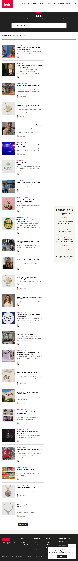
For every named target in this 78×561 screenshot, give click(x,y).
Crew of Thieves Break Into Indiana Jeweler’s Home (26, 412)
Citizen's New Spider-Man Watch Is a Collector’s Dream (27, 432)
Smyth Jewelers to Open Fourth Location (28, 182)
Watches (18, 429)
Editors (18, 63)
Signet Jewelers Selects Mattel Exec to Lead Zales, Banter (29, 297)
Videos (54, 3)
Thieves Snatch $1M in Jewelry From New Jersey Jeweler (28, 145)
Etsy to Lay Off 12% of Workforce (25, 334)
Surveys (18, 83)
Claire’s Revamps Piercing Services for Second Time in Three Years (27, 353)
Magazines (61, 3)
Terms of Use (34, 556)
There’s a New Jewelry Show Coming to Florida (28, 163)
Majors (18, 122)
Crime (17, 45)
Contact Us (48, 544)
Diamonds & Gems (33, 3)
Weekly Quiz (36, 544)
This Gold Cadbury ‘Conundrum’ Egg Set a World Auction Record (28, 220)
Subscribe (69, 3)
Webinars (36, 542)
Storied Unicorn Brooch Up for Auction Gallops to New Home (27, 106)
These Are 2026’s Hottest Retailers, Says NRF (28, 86)
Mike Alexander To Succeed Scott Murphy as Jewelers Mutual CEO (64, 231)
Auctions (18, 103)
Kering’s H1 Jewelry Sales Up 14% (26, 487)
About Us (48, 542)
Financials (18, 197)
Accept (62, 556)
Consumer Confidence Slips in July (26, 469)
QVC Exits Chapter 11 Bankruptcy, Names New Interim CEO (28, 315)
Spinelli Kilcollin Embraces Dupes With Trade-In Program (64, 240)
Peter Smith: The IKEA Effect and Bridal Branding (64, 257)
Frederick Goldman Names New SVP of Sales (27, 260)
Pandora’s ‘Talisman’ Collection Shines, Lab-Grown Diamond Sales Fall (28, 200)
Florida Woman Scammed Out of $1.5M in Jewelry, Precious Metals (28, 48)
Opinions (48, 3)
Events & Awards (20, 160)
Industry (23, 3)
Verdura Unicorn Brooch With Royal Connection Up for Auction (27, 278)
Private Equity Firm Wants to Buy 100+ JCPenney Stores (27, 392)
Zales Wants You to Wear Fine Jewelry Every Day (29, 125)
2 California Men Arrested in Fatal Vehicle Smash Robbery (64, 248)
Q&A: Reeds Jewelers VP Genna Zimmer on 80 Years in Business (29, 66)
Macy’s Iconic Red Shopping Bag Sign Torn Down (29, 450)
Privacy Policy (43, 556)
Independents (19, 180)
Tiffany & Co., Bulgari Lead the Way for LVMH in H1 (27, 505)
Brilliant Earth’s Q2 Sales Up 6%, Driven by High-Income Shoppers (28, 373)
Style (41, 3)
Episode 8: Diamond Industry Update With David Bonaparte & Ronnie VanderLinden (64, 221)
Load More (23, 524)
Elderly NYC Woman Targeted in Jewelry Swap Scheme (28, 242)
